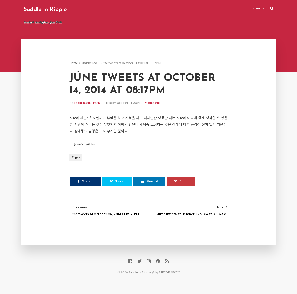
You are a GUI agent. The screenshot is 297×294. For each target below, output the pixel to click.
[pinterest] (158, 261)
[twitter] (139, 261)
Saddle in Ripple (45, 10)
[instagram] (149, 261)
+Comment (152, 102)
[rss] (167, 261)
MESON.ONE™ (169, 272)
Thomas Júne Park (87, 102)
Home (257, 9)
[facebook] (130, 261)
